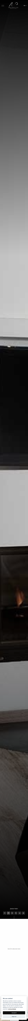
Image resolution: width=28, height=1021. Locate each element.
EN (24, 5)
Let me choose (12, 1009)
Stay (8, 914)
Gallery (12, 914)
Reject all (14, 1016)
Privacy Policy (23, 1019)
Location (4, 914)
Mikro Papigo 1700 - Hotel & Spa (13, 5)
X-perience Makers (23, 914)
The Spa (19, 914)
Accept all (14, 1012)
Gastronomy (15, 914)
